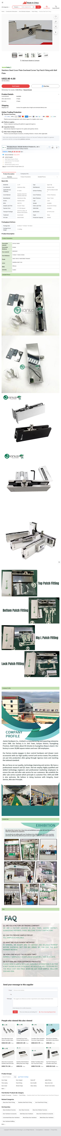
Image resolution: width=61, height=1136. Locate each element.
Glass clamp (33, 1085)
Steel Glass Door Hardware (26, 1113)
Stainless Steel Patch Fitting (45, 11)
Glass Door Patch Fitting (9, 1102)
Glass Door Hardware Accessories (44, 1113)
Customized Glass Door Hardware (11, 1117)
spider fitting (48, 1080)
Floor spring (4, 1083)
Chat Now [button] (46, 86)
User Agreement (39, 1129)
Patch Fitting (34, 11)
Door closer (4, 1085)
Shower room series (50, 1085)
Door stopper (19, 1080)
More (3, 1124)
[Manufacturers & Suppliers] (31, 2)
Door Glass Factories (24, 1110)
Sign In (4, 166)
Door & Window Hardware (24, 11)
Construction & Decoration (11, 11)
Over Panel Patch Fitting (41, 1102)
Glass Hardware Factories (9, 1110)
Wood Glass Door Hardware (30, 1117)
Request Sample (28, 89)
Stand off (32, 1080)
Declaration (46, 1129)
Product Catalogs (24, 1077)
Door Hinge (4, 1080)
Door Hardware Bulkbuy (9, 1121)
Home (3, 11)
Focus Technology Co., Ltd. (20, 1129)
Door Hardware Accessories (10, 1113)
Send (15, 1012)
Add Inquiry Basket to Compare (30, 60)
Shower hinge (19, 1085)
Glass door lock (49, 1083)
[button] (54, 176)
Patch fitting (19, 1083)
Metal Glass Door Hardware (46, 1117)
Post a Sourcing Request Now (47, 1012)
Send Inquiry (15, 86)
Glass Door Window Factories (40, 1110)
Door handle (33, 1083)
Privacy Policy (54, 1129)
